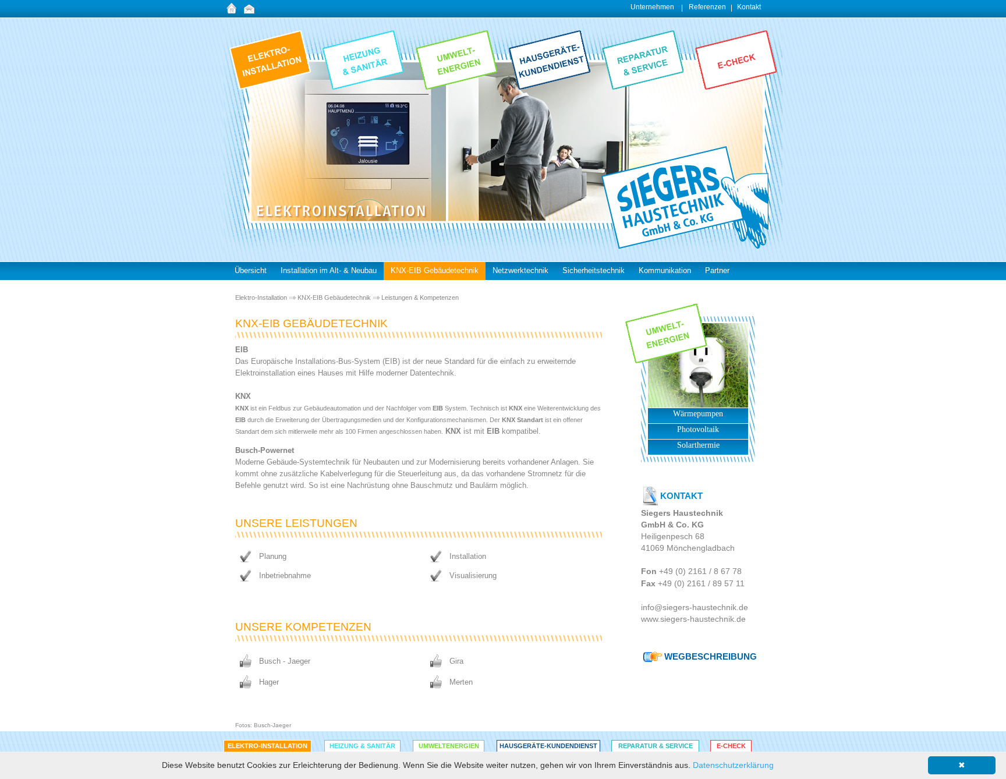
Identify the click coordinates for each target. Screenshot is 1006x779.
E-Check (731, 745)
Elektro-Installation (261, 297)
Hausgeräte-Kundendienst (548, 745)
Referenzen (707, 7)
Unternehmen (652, 7)
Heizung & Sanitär (362, 745)
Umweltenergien (449, 745)
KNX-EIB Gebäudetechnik (334, 297)
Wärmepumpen (698, 413)
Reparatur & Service (655, 745)
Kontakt (749, 7)
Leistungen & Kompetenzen (420, 297)
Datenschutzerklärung (733, 765)
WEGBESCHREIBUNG (710, 656)
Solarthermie (698, 445)
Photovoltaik (698, 429)
